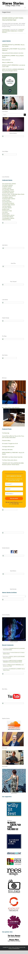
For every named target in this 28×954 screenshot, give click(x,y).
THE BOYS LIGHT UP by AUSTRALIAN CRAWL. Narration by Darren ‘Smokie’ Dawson (13, 463)
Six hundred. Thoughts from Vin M (10, 443)
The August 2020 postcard (8, 446)
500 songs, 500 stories (7, 449)
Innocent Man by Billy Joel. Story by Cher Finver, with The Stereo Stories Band (13, 436)
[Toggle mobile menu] (25, 7)
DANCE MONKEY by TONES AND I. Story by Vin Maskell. (13, 453)
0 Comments (20, 31)
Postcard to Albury (6, 440)
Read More (4, 32)
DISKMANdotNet (16, 948)
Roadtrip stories (14, 31)
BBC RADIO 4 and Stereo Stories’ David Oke (12, 457)
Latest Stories (7, 31)
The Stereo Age (5, 433)
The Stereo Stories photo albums (9, 460)
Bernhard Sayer (6, 29)
